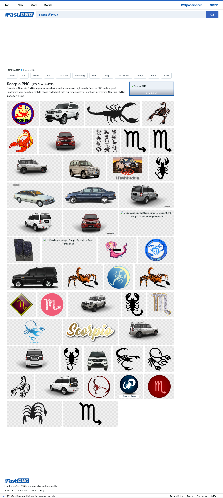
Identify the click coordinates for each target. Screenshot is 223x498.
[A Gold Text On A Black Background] (90, 332)
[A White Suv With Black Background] (62, 113)
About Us (9, 490)
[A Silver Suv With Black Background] (146, 195)
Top (7, 5)
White (36, 75)
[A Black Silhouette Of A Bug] (112, 113)
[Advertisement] (111, 43)
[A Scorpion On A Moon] (118, 277)
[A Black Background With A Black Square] (162, 141)
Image (140, 75)
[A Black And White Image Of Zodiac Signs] (106, 141)
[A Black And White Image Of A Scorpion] (71, 359)
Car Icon (63, 75)
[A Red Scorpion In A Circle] (99, 386)
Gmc (94, 75)
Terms (190, 496)
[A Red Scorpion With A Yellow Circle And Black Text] (23, 113)
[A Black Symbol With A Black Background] (135, 141)
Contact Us (22, 490)
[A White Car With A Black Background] (34, 195)
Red (49, 75)
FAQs (34, 490)
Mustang (80, 75)
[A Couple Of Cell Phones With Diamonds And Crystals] (23, 250)
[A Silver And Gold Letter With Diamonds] (160, 304)
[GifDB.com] (214, 5)
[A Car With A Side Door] (90, 195)
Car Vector (123, 75)
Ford (12, 75)
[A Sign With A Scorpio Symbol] (21, 304)
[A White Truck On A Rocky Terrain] (127, 168)
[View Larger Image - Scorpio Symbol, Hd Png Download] (69, 250)
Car (24, 75)
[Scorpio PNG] (152, 86)
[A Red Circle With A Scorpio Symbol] (159, 386)
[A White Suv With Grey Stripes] (146, 332)
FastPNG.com (13, 70)
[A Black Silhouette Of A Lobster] (161, 168)
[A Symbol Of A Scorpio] (52, 304)
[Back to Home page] (19, 14)
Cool (34, 5)
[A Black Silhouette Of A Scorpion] (134, 304)
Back (153, 75)
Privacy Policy (176, 496)
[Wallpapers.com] (191, 5)
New (20, 5)
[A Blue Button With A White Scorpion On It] (129, 386)
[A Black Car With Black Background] (34, 277)
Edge (107, 75)
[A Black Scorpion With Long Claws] (34, 414)
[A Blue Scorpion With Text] (34, 332)
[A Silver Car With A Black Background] (84, 168)
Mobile (48, 5)
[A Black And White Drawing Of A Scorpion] (20, 386)
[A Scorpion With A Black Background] (158, 113)
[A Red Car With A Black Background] (65, 141)
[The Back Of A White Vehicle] (33, 359)
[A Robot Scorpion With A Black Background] (83, 277)
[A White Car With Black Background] (34, 223)
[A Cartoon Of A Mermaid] (117, 250)
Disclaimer (202, 496)
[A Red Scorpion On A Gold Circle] (22, 141)
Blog (42, 490)
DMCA (213, 496)
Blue (166, 75)
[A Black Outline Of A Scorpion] (159, 359)
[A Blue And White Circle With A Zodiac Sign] (156, 250)
